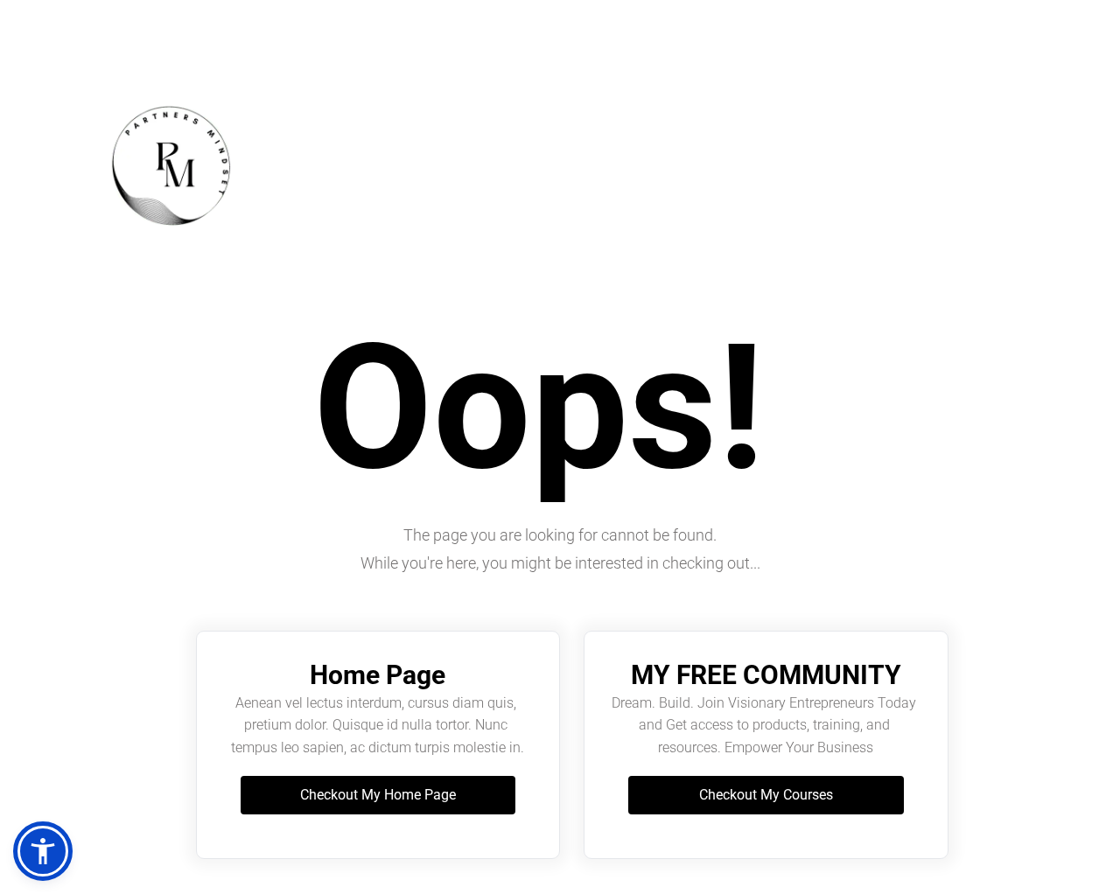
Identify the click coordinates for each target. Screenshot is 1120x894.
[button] (43, 851)
